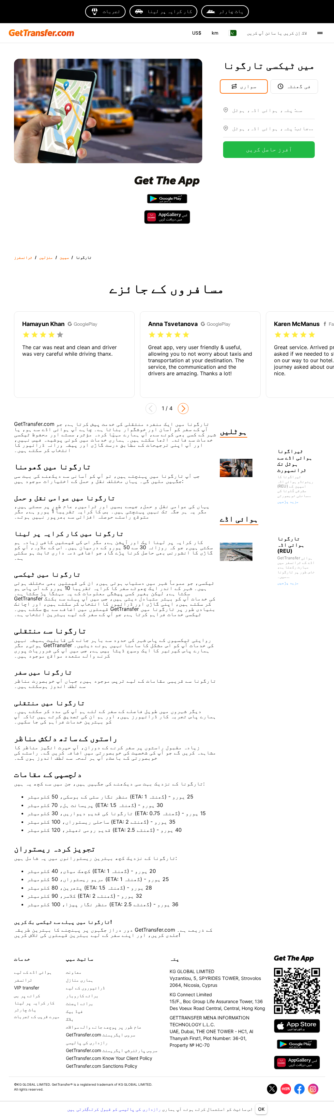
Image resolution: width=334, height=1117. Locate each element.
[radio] (26, 335)
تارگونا (84, 257)
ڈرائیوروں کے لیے (85, 987)
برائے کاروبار (82, 995)
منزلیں (46, 257)
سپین (64, 257)
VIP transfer (26, 987)
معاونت (74, 972)
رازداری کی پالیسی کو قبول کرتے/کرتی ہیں (114, 1109)
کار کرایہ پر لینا (34, 1002)
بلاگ (70, 1019)
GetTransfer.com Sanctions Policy (101, 1066)
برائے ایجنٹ (79, 1003)
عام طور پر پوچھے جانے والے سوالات (104, 1027)
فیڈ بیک (74, 1011)
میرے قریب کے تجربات (37, 1016)
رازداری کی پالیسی (87, 1042)
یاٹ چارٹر (25, 1009)
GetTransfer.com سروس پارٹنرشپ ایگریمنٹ (111, 1050)
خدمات (22, 958)
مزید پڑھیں (288, 501)
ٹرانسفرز (23, 257)
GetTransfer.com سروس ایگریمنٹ (100, 1034)
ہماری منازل (79, 980)
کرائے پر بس (27, 995)
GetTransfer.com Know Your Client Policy (109, 1058)
